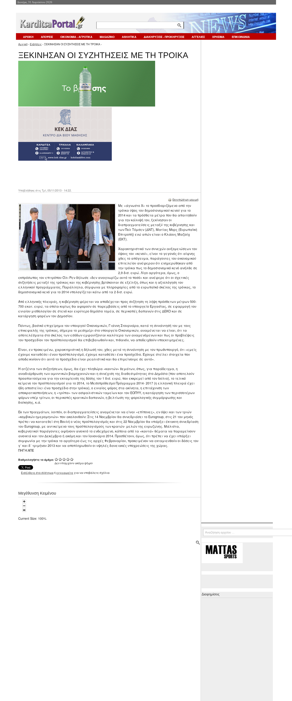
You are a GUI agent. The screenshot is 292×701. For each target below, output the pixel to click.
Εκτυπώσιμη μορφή (185, 199)
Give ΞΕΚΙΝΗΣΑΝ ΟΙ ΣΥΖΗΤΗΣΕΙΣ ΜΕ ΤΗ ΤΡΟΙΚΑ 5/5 (72, 459)
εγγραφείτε (64, 472)
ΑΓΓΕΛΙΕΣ (198, 37)
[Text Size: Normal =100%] (24, 510)
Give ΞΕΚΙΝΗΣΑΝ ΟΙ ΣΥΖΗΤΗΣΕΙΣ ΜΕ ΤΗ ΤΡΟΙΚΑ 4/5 (68, 459)
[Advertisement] (99, 174)
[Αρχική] (52, 21)
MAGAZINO (107, 37)
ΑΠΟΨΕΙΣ (47, 37)
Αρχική (23, 44)
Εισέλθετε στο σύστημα (37, 472)
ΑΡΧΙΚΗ (28, 37)
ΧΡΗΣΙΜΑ (218, 37)
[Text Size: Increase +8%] (24, 501)
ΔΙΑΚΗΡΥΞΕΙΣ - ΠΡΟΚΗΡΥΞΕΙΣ (164, 37)
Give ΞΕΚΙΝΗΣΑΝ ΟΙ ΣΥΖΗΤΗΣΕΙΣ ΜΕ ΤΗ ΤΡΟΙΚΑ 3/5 (64, 459)
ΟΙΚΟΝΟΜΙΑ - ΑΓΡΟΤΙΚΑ (76, 37)
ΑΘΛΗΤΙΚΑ (129, 37)
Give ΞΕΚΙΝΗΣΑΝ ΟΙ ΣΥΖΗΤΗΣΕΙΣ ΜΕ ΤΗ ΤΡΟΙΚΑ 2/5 (60, 459)
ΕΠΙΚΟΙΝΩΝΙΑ (241, 37)
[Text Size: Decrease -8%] (24, 506)
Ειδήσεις (36, 44)
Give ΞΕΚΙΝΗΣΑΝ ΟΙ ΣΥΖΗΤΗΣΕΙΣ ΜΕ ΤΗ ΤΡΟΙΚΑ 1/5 (56, 459)
